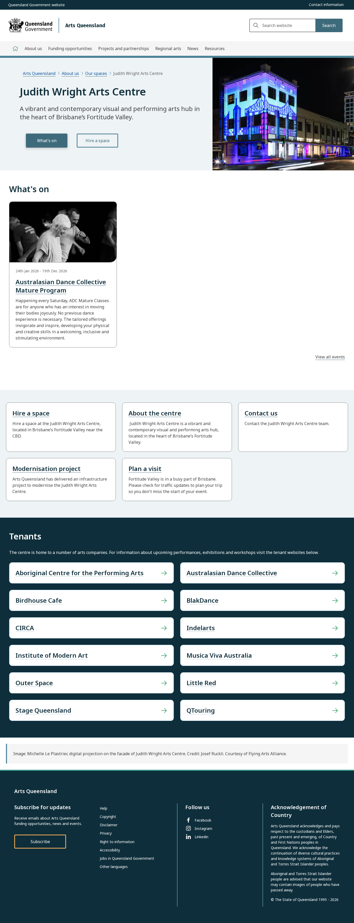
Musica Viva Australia (219, 655)
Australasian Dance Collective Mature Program (61, 285)
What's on (46, 140)
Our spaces (96, 73)
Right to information (117, 841)
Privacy (106, 833)
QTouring (201, 710)
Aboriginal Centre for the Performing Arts (80, 572)
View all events (330, 357)
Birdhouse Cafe (39, 600)
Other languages (114, 866)
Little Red (201, 682)
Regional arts (168, 48)
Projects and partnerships (123, 48)
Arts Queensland (39, 73)
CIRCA (25, 627)
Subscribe (40, 841)
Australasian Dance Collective (232, 572)
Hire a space (98, 140)
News (193, 48)
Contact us (261, 413)
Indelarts (201, 627)
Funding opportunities (70, 48)
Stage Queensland (43, 710)
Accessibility (110, 850)
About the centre (155, 413)
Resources (215, 48)
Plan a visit (145, 468)
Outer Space (34, 682)
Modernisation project (46, 468)
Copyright (108, 816)
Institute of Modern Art (52, 655)
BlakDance (202, 600)
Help (103, 808)
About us (33, 48)
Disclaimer (108, 824)
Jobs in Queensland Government (127, 858)
